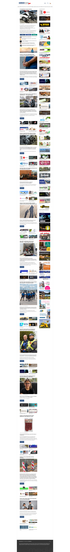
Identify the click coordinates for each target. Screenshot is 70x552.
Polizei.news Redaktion (25, 108)
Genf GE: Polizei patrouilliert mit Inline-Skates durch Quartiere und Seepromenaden (28, 282)
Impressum (21, 541)
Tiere (47, 6)
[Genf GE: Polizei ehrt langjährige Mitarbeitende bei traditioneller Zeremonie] (28, 175)
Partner (51, 6)
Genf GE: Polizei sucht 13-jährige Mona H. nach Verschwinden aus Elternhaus (27, 376)
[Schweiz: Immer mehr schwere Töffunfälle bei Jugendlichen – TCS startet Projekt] (28, 101)
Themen (30, 6)
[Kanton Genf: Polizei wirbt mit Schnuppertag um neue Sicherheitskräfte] (28, 505)
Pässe (37, 6)
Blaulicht (49, 6)
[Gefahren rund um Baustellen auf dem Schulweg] (28, 465)
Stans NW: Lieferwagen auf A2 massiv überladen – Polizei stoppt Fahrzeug (27, 242)
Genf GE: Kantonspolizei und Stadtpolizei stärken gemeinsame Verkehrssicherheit (27, 329)
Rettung (44, 6)
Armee (46, 6)
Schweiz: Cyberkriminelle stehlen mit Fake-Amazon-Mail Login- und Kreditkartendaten (28, 134)
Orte (26, 6)
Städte (25, 6)
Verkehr (35, 6)
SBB (36, 6)
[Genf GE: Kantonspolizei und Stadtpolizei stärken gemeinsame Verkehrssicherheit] (28, 342)
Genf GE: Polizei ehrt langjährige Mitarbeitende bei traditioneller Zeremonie (28, 168)
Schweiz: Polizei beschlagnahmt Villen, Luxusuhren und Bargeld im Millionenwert (27, 55)
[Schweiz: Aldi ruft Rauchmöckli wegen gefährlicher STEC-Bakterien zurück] (28, 424)
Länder (28, 6)
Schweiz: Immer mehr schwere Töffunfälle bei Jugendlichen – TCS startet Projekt (28, 94)
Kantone (23, 6)
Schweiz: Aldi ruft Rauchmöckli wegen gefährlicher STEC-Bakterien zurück (27, 416)
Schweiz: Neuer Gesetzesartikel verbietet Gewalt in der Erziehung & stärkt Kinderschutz (28, 203)
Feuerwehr (41, 6)
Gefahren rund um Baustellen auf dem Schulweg (27, 457)
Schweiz (18, 6)
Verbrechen (32, 6)
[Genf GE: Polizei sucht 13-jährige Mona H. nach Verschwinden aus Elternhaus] (28, 386)
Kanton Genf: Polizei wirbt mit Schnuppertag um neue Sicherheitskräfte (28, 499)
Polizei (39, 6)
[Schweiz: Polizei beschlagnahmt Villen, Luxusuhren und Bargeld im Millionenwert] (28, 62)
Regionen (21, 6)
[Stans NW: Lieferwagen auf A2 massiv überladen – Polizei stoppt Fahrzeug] (28, 249)
